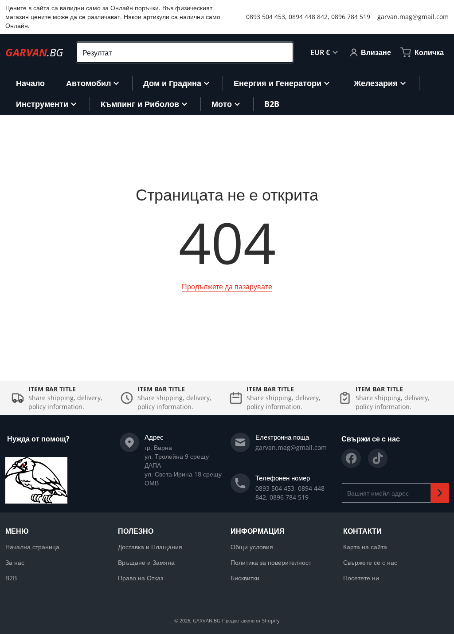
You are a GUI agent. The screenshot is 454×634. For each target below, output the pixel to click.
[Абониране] (440, 493)
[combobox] (185, 52)
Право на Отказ (140, 578)
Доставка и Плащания (150, 547)
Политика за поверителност (271, 562)
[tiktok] (377, 458)
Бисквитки (245, 578)
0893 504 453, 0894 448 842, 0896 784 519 (308, 16)
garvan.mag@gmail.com (413, 16)
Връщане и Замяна (146, 562)
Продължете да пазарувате (227, 286)
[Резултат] (282, 52)
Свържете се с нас (370, 562)
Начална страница (32, 547)
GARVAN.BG (206, 620)
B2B (11, 578)
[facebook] (351, 458)
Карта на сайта (365, 547)
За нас (14, 562)
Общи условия (252, 547)
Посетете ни (361, 578)
